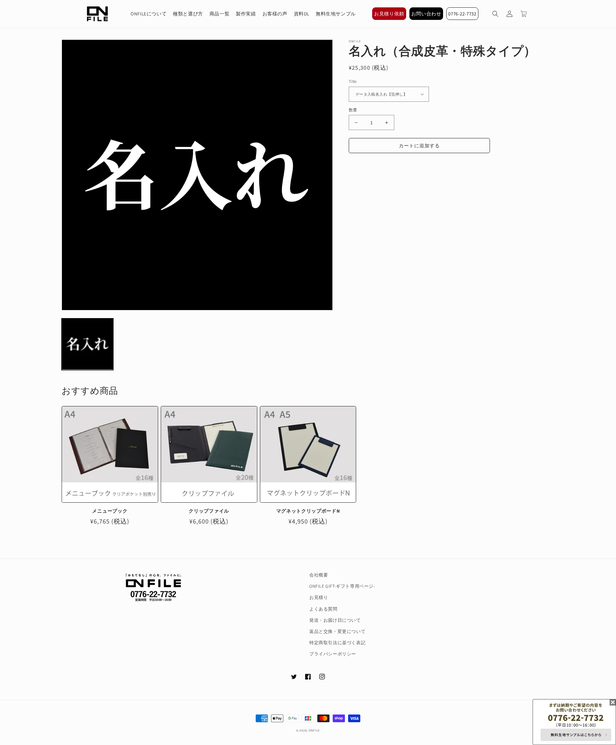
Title (353, 81)
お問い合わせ (426, 14)
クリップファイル (209, 511)
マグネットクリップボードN (308, 511)
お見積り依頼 (389, 14)
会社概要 (318, 575)
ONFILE (314, 730)
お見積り (318, 597)
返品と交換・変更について (337, 631)
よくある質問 (323, 609)
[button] (495, 14)
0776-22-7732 (462, 14)
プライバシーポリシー (332, 654)
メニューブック (109, 511)
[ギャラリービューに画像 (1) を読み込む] (87, 344)
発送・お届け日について (335, 620)
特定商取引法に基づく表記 (337, 642)
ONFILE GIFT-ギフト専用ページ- (342, 586)
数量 (353, 110)
